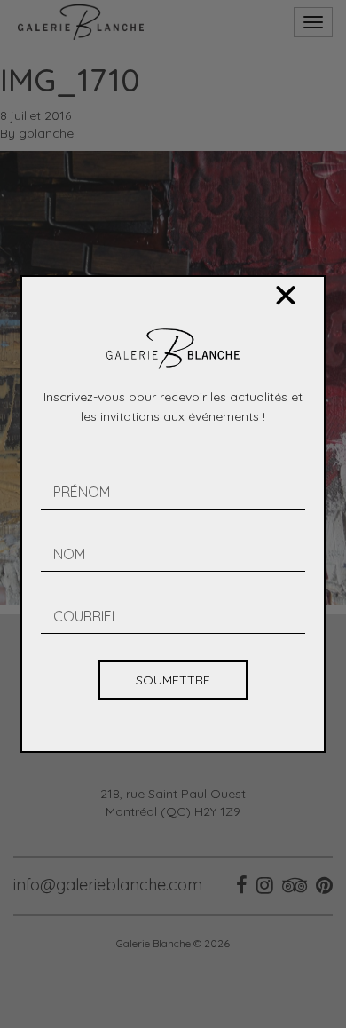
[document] (173, 514)
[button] (285, 295)
